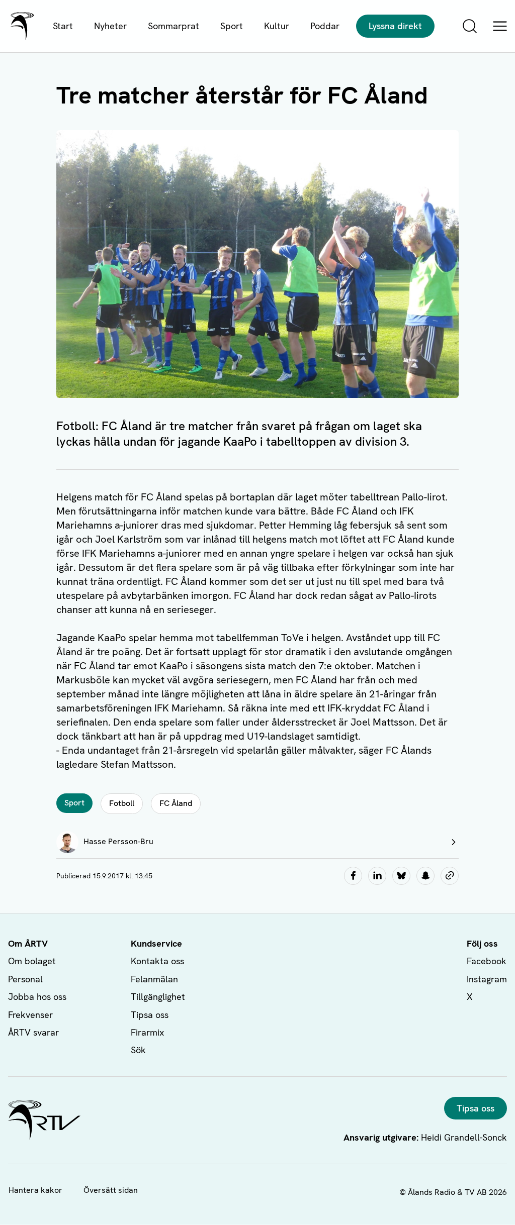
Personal (25, 979)
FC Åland (175, 803)
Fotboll (121, 803)
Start (63, 26)
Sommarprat (173, 26)
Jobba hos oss (37, 996)
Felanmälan (154, 979)
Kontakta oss (157, 961)
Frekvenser (30, 1014)
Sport (231, 26)
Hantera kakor (35, 1190)
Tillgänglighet (158, 996)
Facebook (486, 961)
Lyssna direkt (395, 26)
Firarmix (147, 1032)
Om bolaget (32, 961)
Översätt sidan (110, 1190)
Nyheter (110, 26)
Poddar (324, 26)
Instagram (487, 979)
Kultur (276, 26)
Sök (138, 1050)
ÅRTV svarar (33, 1032)
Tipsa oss (149, 1014)
